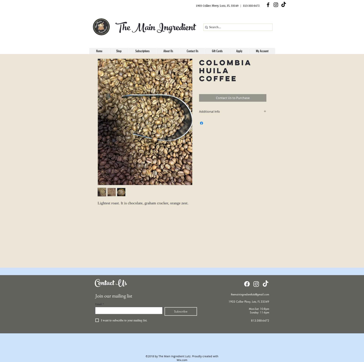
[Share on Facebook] (201, 123)
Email (99, 304)
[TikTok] (284, 5)
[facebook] (268, 5)
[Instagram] (276, 5)
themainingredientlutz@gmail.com (250, 294)
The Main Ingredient (155, 29)
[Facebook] (247, 284)
